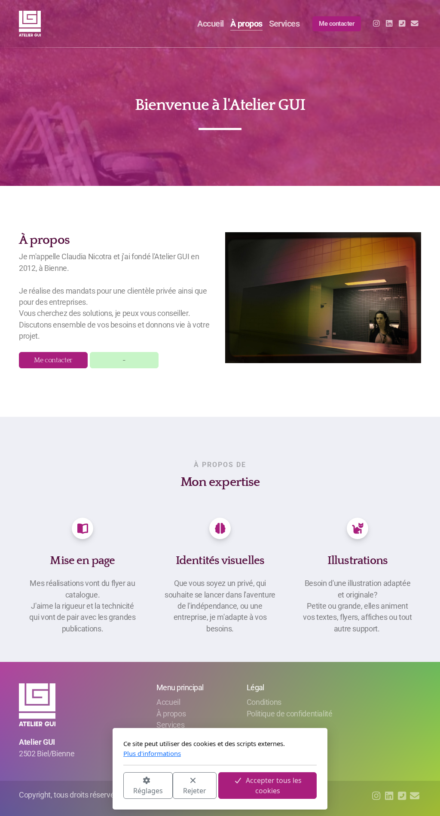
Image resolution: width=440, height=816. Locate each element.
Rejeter (194, 790)
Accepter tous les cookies (274, 785)
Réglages (148, 790)
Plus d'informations (152, 753)
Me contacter (53, 360)
